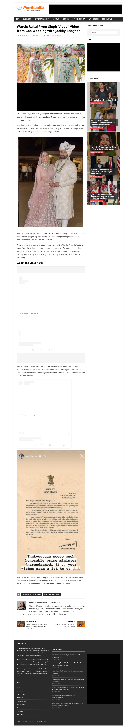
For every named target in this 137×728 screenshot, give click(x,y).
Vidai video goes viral (51, 594)
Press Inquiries (21, 701)
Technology (79, 19)
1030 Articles (55, 602)
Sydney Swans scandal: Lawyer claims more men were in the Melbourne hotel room (102, 196)
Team (18, 708)
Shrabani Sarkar (38, 35)
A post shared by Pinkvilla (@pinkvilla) (44, 350)
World (56, 19)
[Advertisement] (85, 9)
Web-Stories (94, 19)
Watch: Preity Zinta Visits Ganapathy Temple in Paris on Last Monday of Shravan (102, 122)
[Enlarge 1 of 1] (83, 453)
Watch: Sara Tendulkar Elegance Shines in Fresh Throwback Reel (103, 99)
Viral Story (58, 35)
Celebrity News (50, 35)
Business (27, 19)
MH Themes (43, 721)
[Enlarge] (82, 142)
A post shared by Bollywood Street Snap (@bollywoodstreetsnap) (44, 445)
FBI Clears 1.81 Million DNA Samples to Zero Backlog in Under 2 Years (101, 171)
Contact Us (107, 19)
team (40, 650)
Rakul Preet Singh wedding (31, 594)
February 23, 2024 (25, 35)
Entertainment (42, 19)
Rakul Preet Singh (24, 125)
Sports (66, 19)
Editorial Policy (21, 694)
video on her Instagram (27, 251)
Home (18, 19)
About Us (19, 687)
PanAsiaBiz (20, 648)
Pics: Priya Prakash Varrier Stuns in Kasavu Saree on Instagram (103, 148)
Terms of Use (21, 711)
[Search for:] (104, 32)
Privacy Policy (21, 704)
